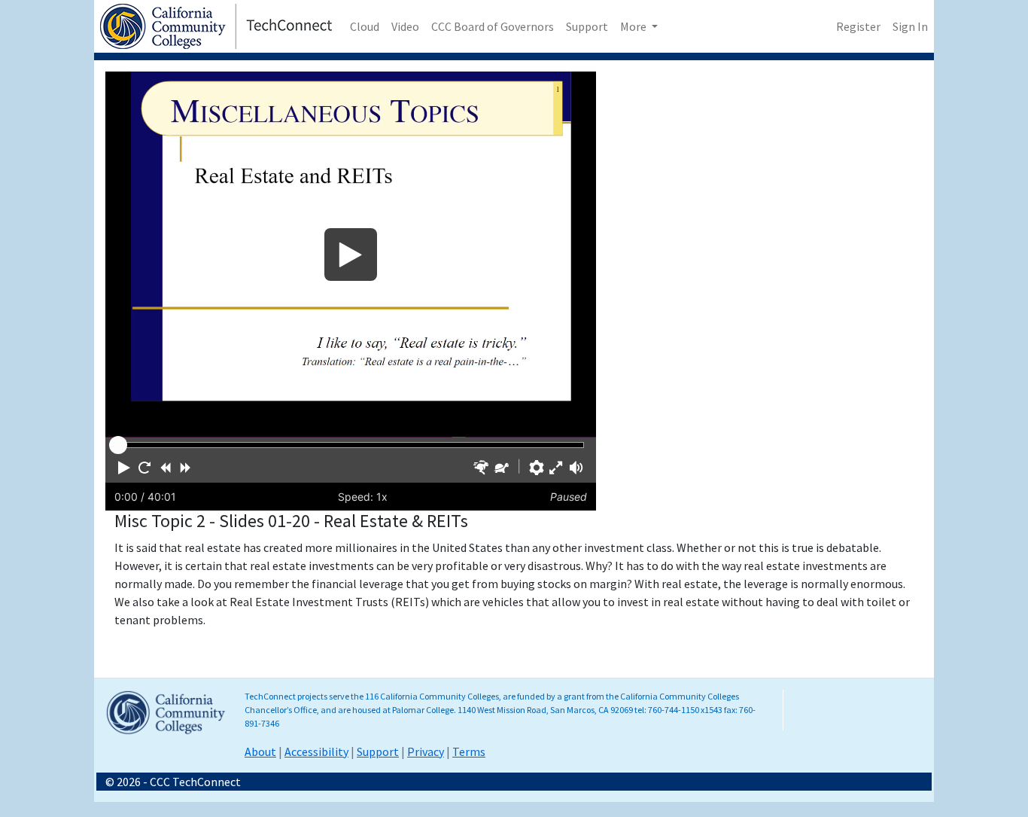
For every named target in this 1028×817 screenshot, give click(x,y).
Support (587, 26)
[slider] (118, 445)
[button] (124, 468)
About (260, 751)
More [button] (634, 26)
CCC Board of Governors (492, 26)
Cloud (364, 26)
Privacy (425, 751)
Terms (468, 751)
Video (405, 26)
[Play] (350, 254)
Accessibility (316, 751)
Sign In (910, 26)
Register (858, 26)
